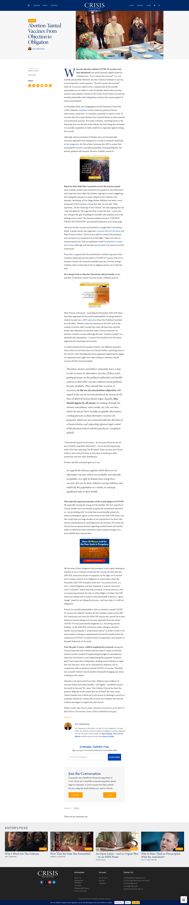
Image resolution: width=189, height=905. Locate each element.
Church (76, 808)
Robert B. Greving (57, 857)
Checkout (102, 883)
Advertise (77, 885)
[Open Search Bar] (159, 5)
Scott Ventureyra (149, 860)
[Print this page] (46, 85)
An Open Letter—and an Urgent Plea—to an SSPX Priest (117, 855)
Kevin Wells (101, 860)
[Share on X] (29, 85)
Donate (140, 5)
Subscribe (114, 757)
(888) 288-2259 (132, 886)
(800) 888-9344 (131, 883)
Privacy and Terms (80, 891)
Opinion (36, 5)
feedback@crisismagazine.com (134, 878)
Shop (132, 5)
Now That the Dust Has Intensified (70, 854)
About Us (77, 878)
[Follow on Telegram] (54, 882)
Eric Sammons (38, 49)
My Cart (101, 881)
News (45, 5)
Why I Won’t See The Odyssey (22, 854)
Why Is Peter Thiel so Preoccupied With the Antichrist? (160, 855)
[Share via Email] (42, 85)
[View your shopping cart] (154, 5)
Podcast (54, 5)
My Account (103, 878)
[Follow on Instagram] (49, 882)
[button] (184, 899)
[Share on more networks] (50, 85)
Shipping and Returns (81, 888)
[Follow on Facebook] (41, 882)
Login (148, 5)
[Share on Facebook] (33, 85)
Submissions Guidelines (78, 882)
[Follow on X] (45, 882)
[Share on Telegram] (37, 85)
